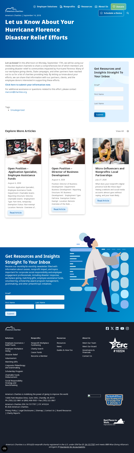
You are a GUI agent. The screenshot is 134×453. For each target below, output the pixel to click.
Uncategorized (17, 110)
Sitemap (39, 410)
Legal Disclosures (26, 410)
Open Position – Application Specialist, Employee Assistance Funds (22, 173)
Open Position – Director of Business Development (65, 172)
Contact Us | (51, 410)
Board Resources (64, 410)
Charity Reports (13, 413)
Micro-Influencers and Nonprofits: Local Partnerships (109, 172)
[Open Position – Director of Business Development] (67, 151)
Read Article (17, 212)
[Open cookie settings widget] (4, 448)
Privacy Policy (11, 410)
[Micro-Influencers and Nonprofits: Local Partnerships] (111, 151)
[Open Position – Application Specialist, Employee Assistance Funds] (23, 151)
